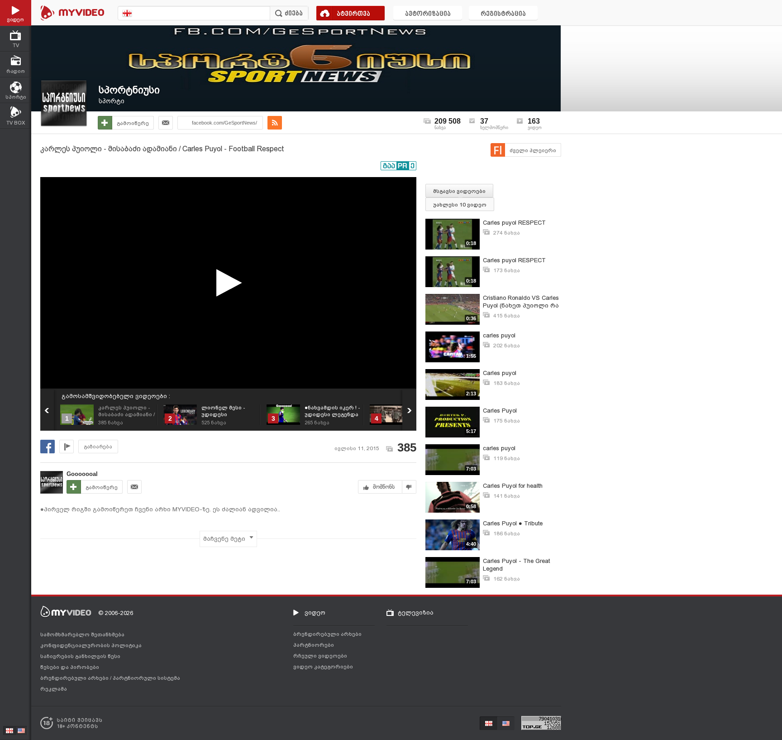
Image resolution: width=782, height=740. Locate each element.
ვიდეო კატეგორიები (323, 666)
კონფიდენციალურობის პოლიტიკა (91, 645)
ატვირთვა (353, 14)
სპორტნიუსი (129, 90)
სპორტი (111, 101)
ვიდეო (315, 612)
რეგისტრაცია (503, 14)
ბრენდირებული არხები (75, 678)
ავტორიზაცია (428, 14)
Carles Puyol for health (513, 485)
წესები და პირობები (69, 667)
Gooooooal (82, 474)
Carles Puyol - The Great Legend (516, 564)
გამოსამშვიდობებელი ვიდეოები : (116, 396)
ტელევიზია (416, 612)
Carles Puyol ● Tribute (513, 523)
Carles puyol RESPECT (514, 222)
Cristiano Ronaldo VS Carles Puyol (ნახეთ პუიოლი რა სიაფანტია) (521, 301)
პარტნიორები (313, 645)
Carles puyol (499, 373)
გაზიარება (98, 447)
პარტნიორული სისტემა (146, 678)
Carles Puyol (500, 410)
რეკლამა (53, 689)
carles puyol (499, 335)
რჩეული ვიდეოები (320, 655)
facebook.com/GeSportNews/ (224, 122)
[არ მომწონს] (409, 487)
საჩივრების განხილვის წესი (80, 656)
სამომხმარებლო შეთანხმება (82, 634)
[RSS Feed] (274, 123)
